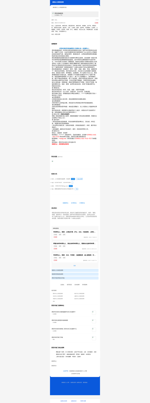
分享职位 (74, 203)
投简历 (70, 186)
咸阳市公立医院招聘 (79, 296)
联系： (53, 179)
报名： (53, 22)
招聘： (53, 20)
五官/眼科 (90, 352)
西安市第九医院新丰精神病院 (60, 320)
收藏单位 (65, 203)
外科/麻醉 (68, 356)
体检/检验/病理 (71, 354)
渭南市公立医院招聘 (58, 298)
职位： (53, 25)
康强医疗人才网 (65, 382)
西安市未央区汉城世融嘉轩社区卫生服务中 (63, 312)
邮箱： (53, 186)
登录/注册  (83, 401)
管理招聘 (84, 284)
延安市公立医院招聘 (79, 298)
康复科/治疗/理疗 (60, 354)
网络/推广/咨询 (60, 352)
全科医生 (88, 354)
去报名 (73, 179)
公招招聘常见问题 (75, 373)
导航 (76, 189)
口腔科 (79, 356)
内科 (95, 352)
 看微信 (79, 179)
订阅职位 (82, 203)
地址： (53, 189)
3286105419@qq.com (61, 186)
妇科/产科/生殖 (78, 352)
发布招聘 (77, 284)
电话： (53, 182)
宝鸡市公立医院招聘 (58, 296)
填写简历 (69, 284)
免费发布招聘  (64, 401)
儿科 (85, 352)
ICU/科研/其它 (69, 352)
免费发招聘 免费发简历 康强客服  (79, 382)
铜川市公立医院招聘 (79, 293)
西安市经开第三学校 (57, 337)
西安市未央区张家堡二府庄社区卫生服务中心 (64, 328)
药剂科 (78, 354)
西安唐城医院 (59, 13)
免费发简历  (74, 401)
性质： (53, 34)
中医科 (74, 356)
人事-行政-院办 (60, 356)
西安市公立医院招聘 (58, 293)
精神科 (83, 354)
